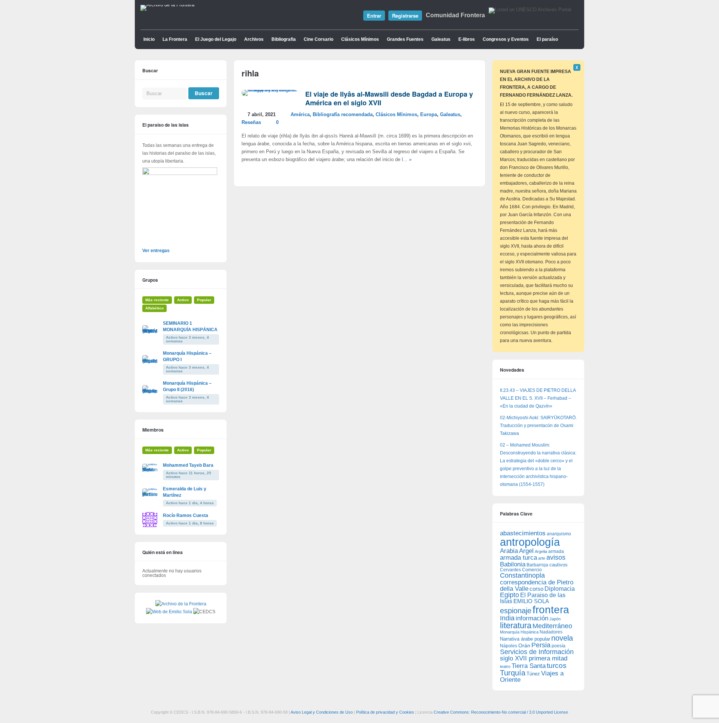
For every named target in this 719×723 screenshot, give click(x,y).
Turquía (512, 672)
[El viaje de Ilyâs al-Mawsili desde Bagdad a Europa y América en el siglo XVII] (270, 90)
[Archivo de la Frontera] (167, 4)
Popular (204, 300)
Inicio (149, 39)
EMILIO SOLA (531, 601)
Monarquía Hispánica (519, 632)
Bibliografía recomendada (343, 114)
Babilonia (512, 564)
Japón (555, 619)
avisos (555, 557)
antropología (530, 542)
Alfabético (154, 308)
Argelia (541, 551)
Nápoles (508, 645)
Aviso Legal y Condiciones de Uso (322, 712)
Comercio (532, 569)
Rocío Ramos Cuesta (185, 515)
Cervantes (510, 569)
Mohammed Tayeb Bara (188, 465)
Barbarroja (537, 564)
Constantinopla (522, 575)
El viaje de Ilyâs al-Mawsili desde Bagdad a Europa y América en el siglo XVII (389, 98)
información (532, 618)
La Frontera (175, 39)
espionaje (515, 610)
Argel (526, 550)
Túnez (533, 674)
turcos (557, 665)
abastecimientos (523, 533)
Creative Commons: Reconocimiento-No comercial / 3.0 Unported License (501, 712)
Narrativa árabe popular (525, 639)
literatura (515, 625)
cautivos (558, 565)
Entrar (374, 15)
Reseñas (251, 122)
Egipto (509, 595)
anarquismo (559, 533)
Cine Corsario (318, 39)
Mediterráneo (552, 626)
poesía (558, 645)
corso (536, 589)
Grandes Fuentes (405, 39)
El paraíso (547, 39)
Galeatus (440, 39)
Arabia (509, 550)
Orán (524, 645)
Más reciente (157, 300)
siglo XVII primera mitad (533, 658)
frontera (551, 609)
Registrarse (405, 15)
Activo (183, 300)
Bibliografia (283, 39)
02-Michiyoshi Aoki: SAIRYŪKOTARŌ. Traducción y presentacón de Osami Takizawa (538, 425)
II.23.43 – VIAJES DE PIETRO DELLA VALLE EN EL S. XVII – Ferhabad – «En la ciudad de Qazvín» (538, 398)
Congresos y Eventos (506, 39)
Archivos (254, 39)
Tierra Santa (529, 665)
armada (556, 551)
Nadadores (551, 632)
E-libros (466, 39)
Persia (540, 645)
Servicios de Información (537, 652)
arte (541, 558)
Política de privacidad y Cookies (385, 712)
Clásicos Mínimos (360, 39)
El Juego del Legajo (215, 39)
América (300, 114)
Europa (428, 114)
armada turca (518, 557)
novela (562, 638)
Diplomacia (559, 588)
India (507, 618)
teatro (505, 666)
